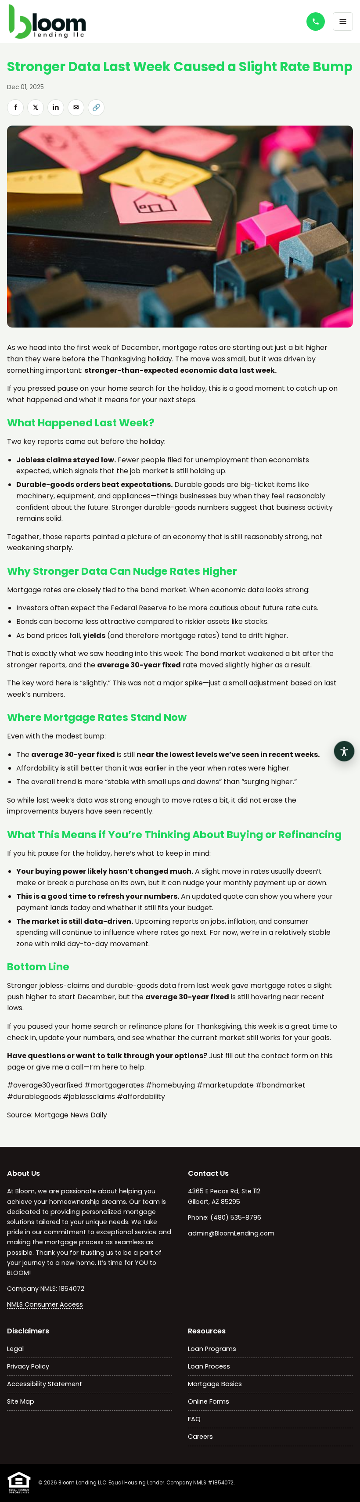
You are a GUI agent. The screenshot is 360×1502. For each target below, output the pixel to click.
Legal (15, 1348)
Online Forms (208, 1401)
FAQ (194, 1419)
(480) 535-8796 (235, 1217)
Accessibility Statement (44, 1384)
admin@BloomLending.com (231, 1233)
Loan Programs (212, 1348)
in (55, 107)
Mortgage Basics (215, 1384)
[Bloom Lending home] (63, 21)
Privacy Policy (28, 1366)
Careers (200, 1436)
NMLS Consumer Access (45, 1304)
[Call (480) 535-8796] (315, 21)
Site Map (20, 1401)
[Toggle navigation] (343, 21)
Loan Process (209, 1366)
